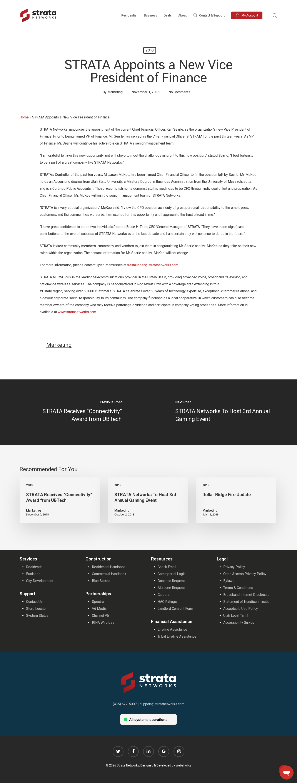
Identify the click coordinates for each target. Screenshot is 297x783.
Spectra (98, 602)
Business (33, 574)
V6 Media (99, 609)
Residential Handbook (108, 567)
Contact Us (34, 602)
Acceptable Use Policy (240, 609)
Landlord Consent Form (175, 609)
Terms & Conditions (238, 588)
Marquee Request (171, 588)
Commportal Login (171, 574)
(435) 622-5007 (125, 704)
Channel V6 (100, 615)
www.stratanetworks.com (77, 312)
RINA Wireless (103, 622)
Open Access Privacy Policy (244, 574)
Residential (34, 567)
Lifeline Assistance (172, 629)
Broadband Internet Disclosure (246, 595)
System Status (37, 615)
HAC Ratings (167, 602)
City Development (39, 581)
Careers (164, 595)
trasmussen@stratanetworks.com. (153, 265)
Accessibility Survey (238, 622)
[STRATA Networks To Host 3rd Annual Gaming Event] (222, 412)
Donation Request (171, 581)
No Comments (179, 92)
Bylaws (228, 581)
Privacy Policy (234, 567)
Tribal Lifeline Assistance (177, 636)
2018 (149, 50)
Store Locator (36, 609)
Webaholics (183, 765)
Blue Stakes (101, 581)
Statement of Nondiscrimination (247, 602)
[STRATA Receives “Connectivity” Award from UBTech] (74, 412)
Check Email (167, 567)
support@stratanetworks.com (162, 704)
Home (24, 117)
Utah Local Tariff (235, 615)
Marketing (115, 92)
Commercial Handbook (109, 574)
